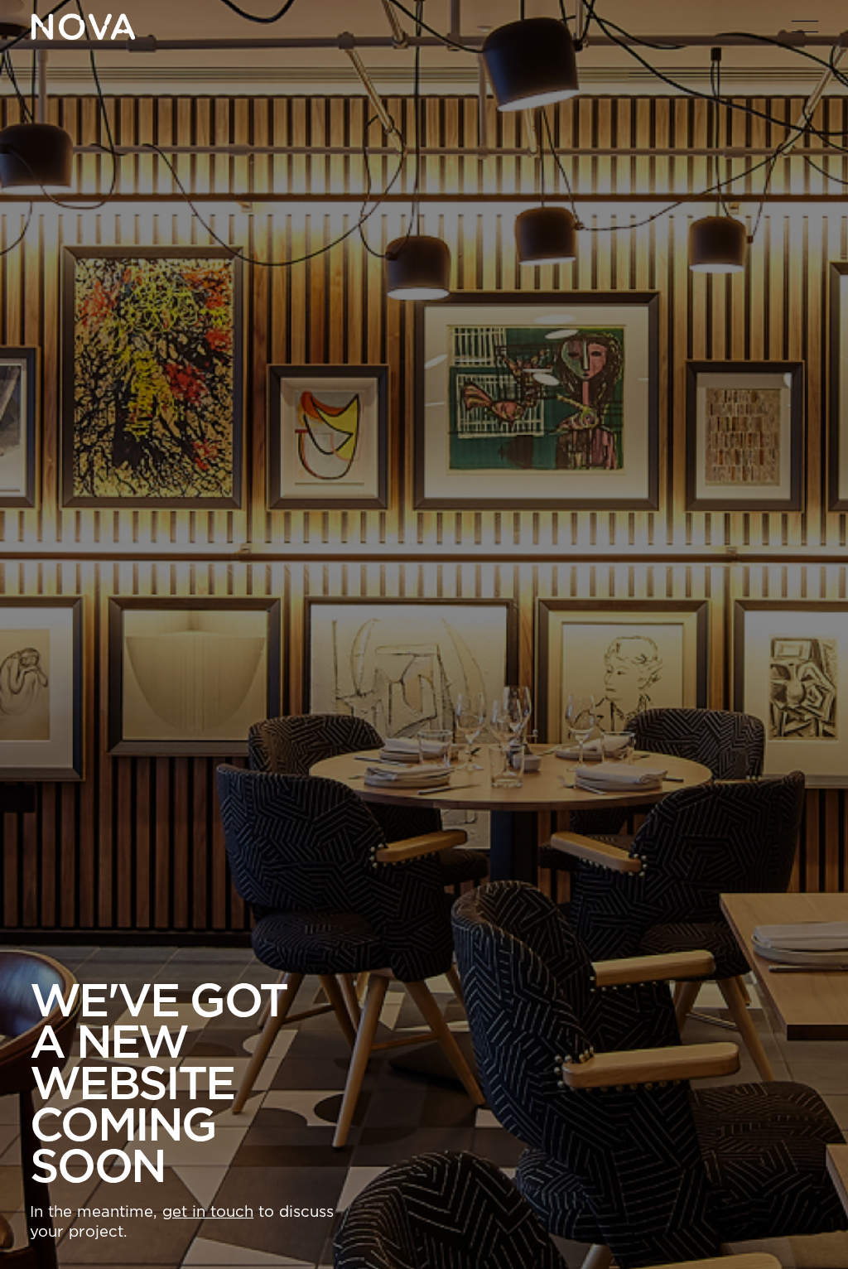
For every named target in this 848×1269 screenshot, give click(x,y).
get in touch (207, 1212)
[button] (805, 26)
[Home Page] (83, 26)
